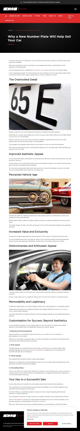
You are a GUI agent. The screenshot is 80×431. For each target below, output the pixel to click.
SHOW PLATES (27, 16)
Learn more (30, 419)
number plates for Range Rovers (34, 350)
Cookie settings (66, 423)
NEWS (60, 16)
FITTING (37, 16)
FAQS (44, 16)
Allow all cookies (34, 423)
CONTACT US (9, 20)
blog (50, 399)
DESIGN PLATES (15, 16)
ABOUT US (52, 16)
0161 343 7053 (70, 16)
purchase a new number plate (43, 70)
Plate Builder (18, 399)
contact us (42, 401)
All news (10, 30)
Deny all (50, 423)
